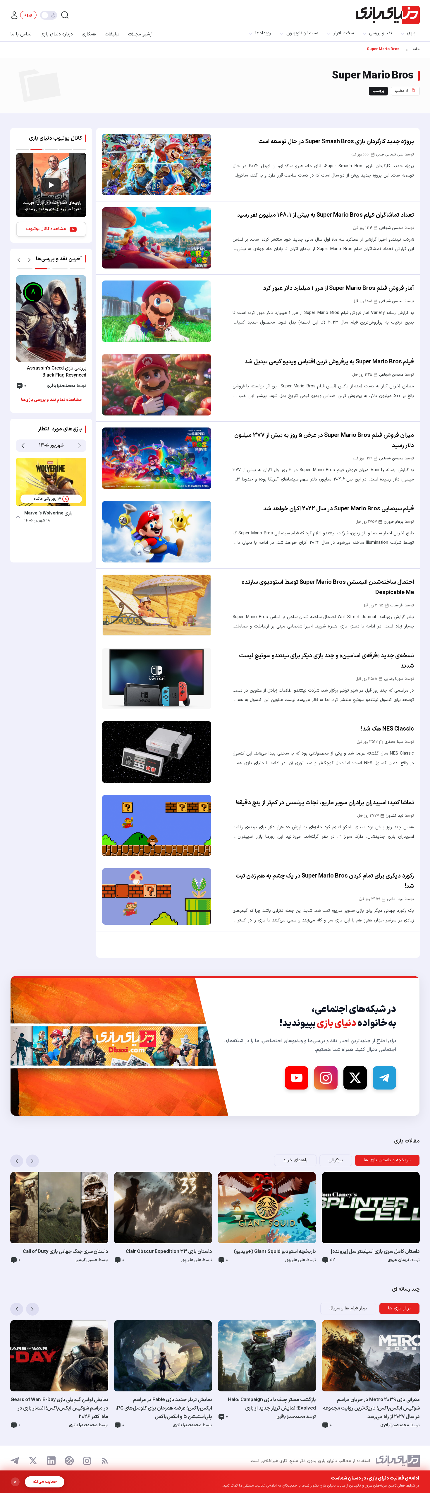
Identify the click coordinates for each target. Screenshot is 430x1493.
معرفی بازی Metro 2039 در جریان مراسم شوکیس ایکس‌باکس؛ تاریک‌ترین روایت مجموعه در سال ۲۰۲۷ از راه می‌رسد (371, 1408)
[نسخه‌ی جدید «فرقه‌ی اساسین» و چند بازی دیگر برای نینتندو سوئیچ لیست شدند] (156, 678)
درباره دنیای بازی (56, 34)
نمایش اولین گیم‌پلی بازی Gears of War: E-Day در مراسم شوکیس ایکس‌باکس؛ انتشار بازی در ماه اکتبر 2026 (59, 1408)
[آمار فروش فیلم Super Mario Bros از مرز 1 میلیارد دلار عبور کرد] (156, 311)
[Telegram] (384, 1078)
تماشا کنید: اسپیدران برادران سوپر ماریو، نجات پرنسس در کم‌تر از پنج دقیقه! (324, 802)
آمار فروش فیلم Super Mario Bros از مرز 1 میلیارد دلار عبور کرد (338, 288)
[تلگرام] (15, 1460)
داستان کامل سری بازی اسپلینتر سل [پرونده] (375, 1252)
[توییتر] (33, 1460)
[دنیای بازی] (388, 15)
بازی (411, 33)
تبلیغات (112, 34)
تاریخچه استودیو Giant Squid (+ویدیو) (275, 1252)
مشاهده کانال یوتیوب (46, 229)
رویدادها (263, 33)
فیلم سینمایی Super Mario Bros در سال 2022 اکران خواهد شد (338, 508)
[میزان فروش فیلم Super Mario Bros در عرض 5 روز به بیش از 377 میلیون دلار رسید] (156, 458)
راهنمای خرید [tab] (295, 1160)
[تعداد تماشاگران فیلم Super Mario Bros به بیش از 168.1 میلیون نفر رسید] (156, 238)
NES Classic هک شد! (387, 729)
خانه (416, 49)
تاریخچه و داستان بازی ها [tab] (387, 1160)
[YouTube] (296, 1078)
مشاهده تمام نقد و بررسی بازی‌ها (51, 399)
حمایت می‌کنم (44, 1482)
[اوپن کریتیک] (69, 1460)
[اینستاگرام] (87, 1461)
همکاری (89, 34)
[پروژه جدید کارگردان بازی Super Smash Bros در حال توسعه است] (156, 164)
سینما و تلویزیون (302, 33)
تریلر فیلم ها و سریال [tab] (348, 1308)
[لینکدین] (51, 1460)
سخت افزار (343, 33)
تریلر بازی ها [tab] (399, 1308)
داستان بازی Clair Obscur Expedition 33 (169, 1252)
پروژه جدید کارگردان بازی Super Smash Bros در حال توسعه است (336, 141)
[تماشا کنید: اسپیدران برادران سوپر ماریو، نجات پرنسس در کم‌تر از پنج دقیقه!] (156, 825)
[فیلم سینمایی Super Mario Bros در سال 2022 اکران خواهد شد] (156, 531)
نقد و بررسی (380, 33)
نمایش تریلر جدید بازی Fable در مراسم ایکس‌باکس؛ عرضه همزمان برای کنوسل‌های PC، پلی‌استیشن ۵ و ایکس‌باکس (164, 1408)
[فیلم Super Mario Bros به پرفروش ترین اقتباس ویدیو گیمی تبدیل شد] (156, 384)
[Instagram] (326, 1078)
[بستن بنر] (15, 1481)
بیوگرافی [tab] (335, 1160)
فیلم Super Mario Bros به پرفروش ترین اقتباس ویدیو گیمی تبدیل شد (329, 362)
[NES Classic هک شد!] (156, 752)
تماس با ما (21, 34)
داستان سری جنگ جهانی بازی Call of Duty (65, 1252)
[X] (355, 1078)
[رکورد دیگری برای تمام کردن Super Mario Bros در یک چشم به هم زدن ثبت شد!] (156, 896)
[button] (18, 260)
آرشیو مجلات (140, 34)
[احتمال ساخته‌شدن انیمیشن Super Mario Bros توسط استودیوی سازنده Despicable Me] (156, 605)
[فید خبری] (104, 1460)
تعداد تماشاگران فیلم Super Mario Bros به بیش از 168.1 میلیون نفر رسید (325, 215)
